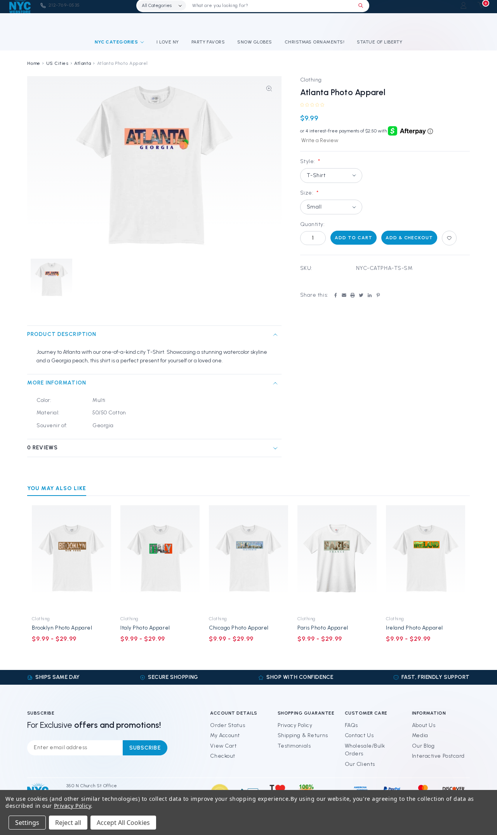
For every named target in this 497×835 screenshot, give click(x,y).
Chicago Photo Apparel (239, 628)
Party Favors (208, 42)
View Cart (223, 746)
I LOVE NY (167, 42)
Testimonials (294, 746)
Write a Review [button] (319, 140)
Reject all (68, 822)
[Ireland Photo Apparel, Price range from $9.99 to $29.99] (426, 558)
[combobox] (331, 175)
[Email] (344, 295)
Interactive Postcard (438, 756)
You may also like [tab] (56, 488)
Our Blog (423, 746)
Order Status (227, 725)
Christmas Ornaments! (315, 42)
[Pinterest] (378, 295)
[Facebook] (335, 295)
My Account (225, 735)
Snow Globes (254, 42)
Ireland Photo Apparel (414, 628)
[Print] (352, 295)
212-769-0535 (64, 5)
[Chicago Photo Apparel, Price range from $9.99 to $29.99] (248, 558)
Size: (309, 193)
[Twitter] (361, 295)
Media (420, 735)
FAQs (351, 725)
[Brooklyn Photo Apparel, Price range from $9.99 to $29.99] (71, 558)
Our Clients (360, 764)
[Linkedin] (369, 295)
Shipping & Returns (303, 735)
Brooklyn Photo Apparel (62, 628)
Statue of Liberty (379, 42)
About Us (423, 725)
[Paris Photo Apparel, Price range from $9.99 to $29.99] (337, 558)
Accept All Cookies (123, 822)
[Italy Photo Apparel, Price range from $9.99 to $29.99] (160, 558)
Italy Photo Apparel (145, 628)
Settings (27, 822)
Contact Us (359, 735)
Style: (310, 161)
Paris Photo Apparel (322, 628)
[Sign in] (463, 5)
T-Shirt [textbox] (316, 175)
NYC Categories (116, 42)
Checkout (222, 756)
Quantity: (312, 224)
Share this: (314, 295)
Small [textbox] (314, 207)
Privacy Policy (295, 725)
